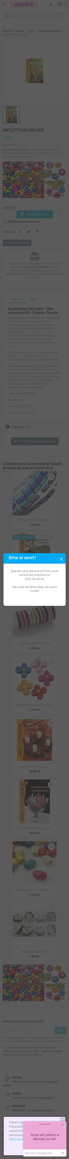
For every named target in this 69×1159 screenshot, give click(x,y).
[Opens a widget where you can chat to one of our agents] (45, 1139)
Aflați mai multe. (19, 1139)
